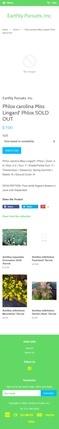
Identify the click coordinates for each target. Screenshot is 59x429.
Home (5, 29)
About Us (29, 352)
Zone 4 (16, 29)
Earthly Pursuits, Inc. (29, 16)
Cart (54, 2)
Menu (9, 2)
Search (29, 348)
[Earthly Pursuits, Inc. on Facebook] (29, 369)
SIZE (5, 135)
